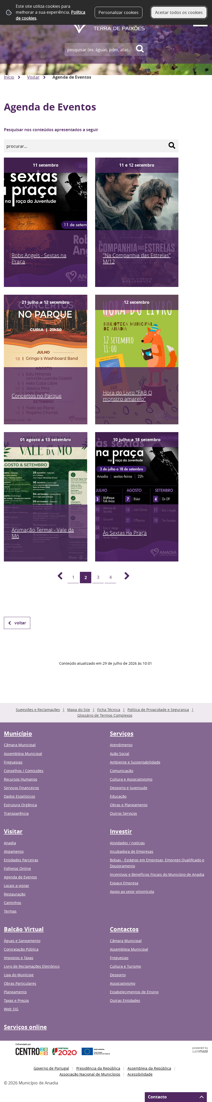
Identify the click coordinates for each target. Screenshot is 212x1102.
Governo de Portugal (51, 1068)
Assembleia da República (149, 1068)
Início (9, 77)
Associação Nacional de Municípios (89, 1074)
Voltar (20, 623)
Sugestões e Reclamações (38, 709)
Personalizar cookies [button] (119, 12)
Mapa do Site (78, 709)
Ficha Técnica (108, 709)
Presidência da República (98, 1068)
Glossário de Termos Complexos (104, 715)
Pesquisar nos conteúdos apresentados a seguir (51, 129)
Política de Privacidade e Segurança (158, 709)
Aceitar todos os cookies (179, 12)
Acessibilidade (140, 1074)
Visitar (33, 77)
